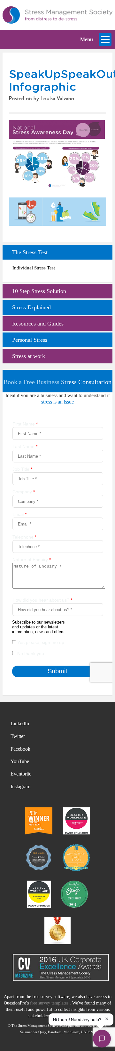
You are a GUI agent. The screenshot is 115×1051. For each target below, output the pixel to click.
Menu (86, 39)
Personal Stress (29, 340)
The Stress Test (30, 252)
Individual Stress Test (33, 267)
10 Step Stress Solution (39, 291)
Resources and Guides (38, 323)
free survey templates (50, 1003)
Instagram (20, 786)
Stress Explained (31, 307)
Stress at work (28, 356)
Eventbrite (21, 773)
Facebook (20, 749)
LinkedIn (20, 723)
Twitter (18, 736)
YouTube (20, 761)
